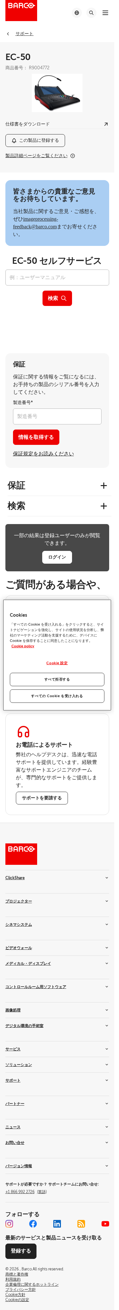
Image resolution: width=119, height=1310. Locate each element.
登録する (21, 1251)
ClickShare (15, 878)
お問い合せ (14, 1142)
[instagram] (9, 1224)
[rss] (81, 1224)
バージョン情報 (18, 1166)
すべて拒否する (57, 679)
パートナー (14, 1103)
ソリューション (18, 1064)
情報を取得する (36, 437)
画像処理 (13, 1010)
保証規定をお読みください (43, 454)
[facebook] (33, 1224)
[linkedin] (57, 1224)
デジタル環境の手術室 (24, 1026)
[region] (57, 655)
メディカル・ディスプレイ (28, 963)
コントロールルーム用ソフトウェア (35, 987)
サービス (13, 1049)
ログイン (57, 557)
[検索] (91, 13)
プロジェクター (18, 901)
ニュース (13, 1127)
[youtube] (105, 1224)
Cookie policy (22, 646)
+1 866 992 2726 (26, 1192)
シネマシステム (18, 924)
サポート (13, 1080)
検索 (53, 298)
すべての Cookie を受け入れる (57, 696)
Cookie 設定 (57, 663)
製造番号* (23, 402)
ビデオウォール (18, 948)
